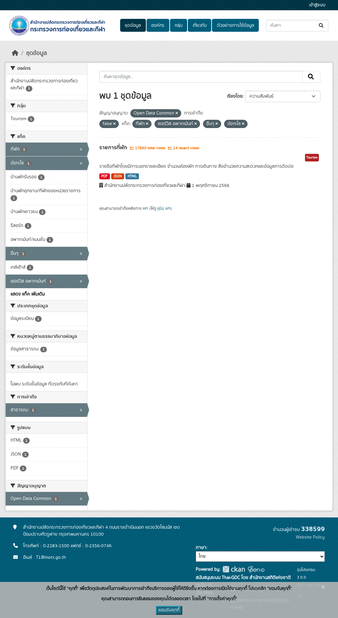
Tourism (312, 157)
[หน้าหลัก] (15, 53)
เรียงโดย (235, 96)
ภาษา (201, 547)
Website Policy (310, 537)
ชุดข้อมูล (133, 25)
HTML (132, 176)
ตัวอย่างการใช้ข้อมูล (235, 25)
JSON (118, 176)
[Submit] (322, 25)
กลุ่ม (179, 25)
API (145, 208)
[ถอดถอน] (177, 113)
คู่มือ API (164, 208)
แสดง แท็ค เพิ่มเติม (28, 294)
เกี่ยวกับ (200, 25)
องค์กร (157, 25)
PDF (104, 176)
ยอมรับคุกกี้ (169, 610)
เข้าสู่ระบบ (317, 5)
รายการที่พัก (113, 147)
